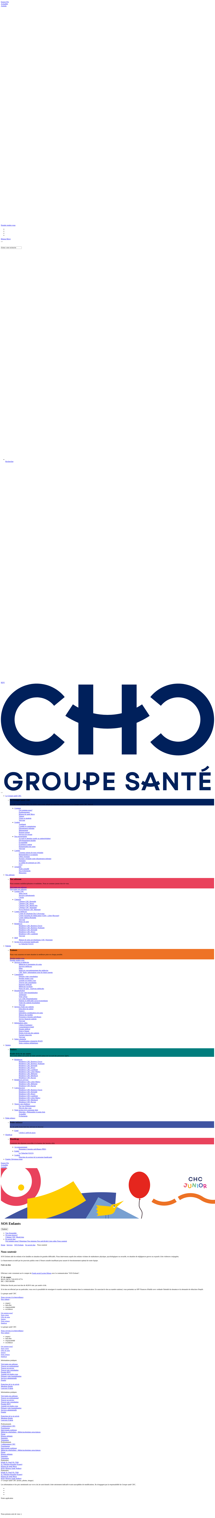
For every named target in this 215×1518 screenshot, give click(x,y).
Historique (23, 1241)
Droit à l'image (24, 1031)
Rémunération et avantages (28, 855)
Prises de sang (24, 922)
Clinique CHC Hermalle (27, 901)
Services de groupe (25, 834)
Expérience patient (25, 844)
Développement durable (27, 840)
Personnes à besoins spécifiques (30, 1017)
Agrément (22, 824)
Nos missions (32, 1241)
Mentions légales (7, 1386)
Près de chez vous (25, 1108)
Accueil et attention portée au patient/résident (35, 838)
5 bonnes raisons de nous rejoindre (31, 853)
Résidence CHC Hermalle (28, 930)
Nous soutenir (62, 1241)
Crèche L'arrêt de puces (27, 1133)
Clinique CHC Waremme (28, 907)
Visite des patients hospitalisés (29, 1003)
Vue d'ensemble (11, 1233)
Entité (16, 1131)
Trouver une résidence (22, 1104)
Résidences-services (21, 1080)
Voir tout (22, 820)
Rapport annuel (24, 832)
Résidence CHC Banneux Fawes (30, 926)
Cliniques (17, 899)
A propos (17, 808)
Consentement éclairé (26, 1027)
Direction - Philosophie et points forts (32, 1112)
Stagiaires (22, 861)
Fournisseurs (5, 1428)
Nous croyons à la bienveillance (12, 1297)
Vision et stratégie (25, 818)
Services (10, 1245)
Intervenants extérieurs (9, 1430)
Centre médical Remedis (27, 918)
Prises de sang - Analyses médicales (31, 989)
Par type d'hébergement (27, 1106)
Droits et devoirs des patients (29, 1033)
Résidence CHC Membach (28, 1076)
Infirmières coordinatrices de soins (31, 1013)
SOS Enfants (19, 1245)
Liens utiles (53, 1241)
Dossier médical (24, 1029)
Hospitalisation (19, 991)
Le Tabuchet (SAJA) (26, 944)
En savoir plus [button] (10, 1239)
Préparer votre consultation (28, 976)
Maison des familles (26, 1015)
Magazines (22, 873)
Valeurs (21, 816)
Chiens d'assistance (25, 1025)
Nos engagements (20, 836)
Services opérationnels (27, 895)
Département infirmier (26, 828)
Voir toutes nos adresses (18, 887)
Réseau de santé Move (27, 814)
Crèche (21, 897)
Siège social (23, 893)
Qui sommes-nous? (25, 810)
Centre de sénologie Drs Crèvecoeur (31, 914)
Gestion (17, 822)
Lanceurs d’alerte (7, 1388)
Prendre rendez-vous (17, 958)
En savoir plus (30, 1245)
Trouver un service (7, 1368)
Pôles (21, 968)
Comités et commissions (27, 826)
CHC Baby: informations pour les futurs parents (36, 972)
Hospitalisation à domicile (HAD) (31, 1041)
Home (3, 1245)
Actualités (4, 4)
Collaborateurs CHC (8, 1426)
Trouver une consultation (27, 982)
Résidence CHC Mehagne (28, 1074)
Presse (3, 1434)
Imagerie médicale (25, 985)
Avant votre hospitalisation (28, 993)
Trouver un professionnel (10, 1366)
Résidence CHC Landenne (28, 934)
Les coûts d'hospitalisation (28, 999)
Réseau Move (6, 239)
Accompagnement (20, 1147)
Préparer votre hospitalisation (11, 1376)
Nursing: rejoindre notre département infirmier (35, 859)
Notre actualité (24, 869)
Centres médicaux (20, 912)
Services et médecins (21, 962)
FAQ (20, 865)
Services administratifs (9, 1378)
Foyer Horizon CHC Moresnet (30, 910)
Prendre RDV (6, 1372)
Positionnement (24, 812)
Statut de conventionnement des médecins (33, 970)
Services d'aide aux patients (24, 1007)
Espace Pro (5, 2)
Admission (22, 995)
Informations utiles (20, 1023)
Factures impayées (25, 1035)
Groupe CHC (19, 891)
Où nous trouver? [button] (11, 1235)
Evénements (23, 1116)
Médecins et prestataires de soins (30, 964)
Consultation (18, 974)
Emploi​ (3, 1380)
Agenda (3, 6)
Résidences (18, 924)
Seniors (8, 1045)
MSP (16, 938)
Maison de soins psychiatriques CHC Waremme (36, 940)
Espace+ (22, 1011)
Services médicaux (25, 966)
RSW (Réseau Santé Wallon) (11, 1468)
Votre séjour (23, 997)
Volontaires (5, 1440)
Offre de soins (5, 1317)
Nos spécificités (43, 1241)
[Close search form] (2, 241)
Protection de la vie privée (10, 1384)
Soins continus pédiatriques (28, 1043)
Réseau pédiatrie (7, 1436)
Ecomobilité (23, 842)
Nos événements (24, 871)
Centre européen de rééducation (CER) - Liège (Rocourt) (39, 916)
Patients (8, 946)
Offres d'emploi (24, 857)
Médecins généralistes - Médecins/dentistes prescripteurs (21, 1432)
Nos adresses (10, 875)
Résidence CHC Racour (27, 1078)
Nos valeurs (5, 1299)
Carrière (17, 851)
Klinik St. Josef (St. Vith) (10, 1462)
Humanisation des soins (27, 847)
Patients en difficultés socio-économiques (33, 1001)
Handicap (8, 1135)
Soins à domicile (20, 1039)
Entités (16, 1151)
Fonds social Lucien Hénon (41, 1273)
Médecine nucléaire (26, 987)
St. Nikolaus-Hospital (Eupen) (11, 1464)
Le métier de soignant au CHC (29, 863)
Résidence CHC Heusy (27, 932)
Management (23, 830)
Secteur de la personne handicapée (26, 942)
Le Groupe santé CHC (13, 796)
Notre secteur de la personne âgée (26, 1110)
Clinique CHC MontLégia (28, 905)
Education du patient (26, 1009)
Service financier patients (28, 1019)
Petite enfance (10, 1118)
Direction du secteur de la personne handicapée (35, 1157)
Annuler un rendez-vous (27, 980)
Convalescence (19, 1088)
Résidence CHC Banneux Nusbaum (31, 928)
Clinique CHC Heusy (26, 903)
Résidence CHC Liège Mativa (29, 1072)
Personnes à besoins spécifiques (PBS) (32, 1149)
